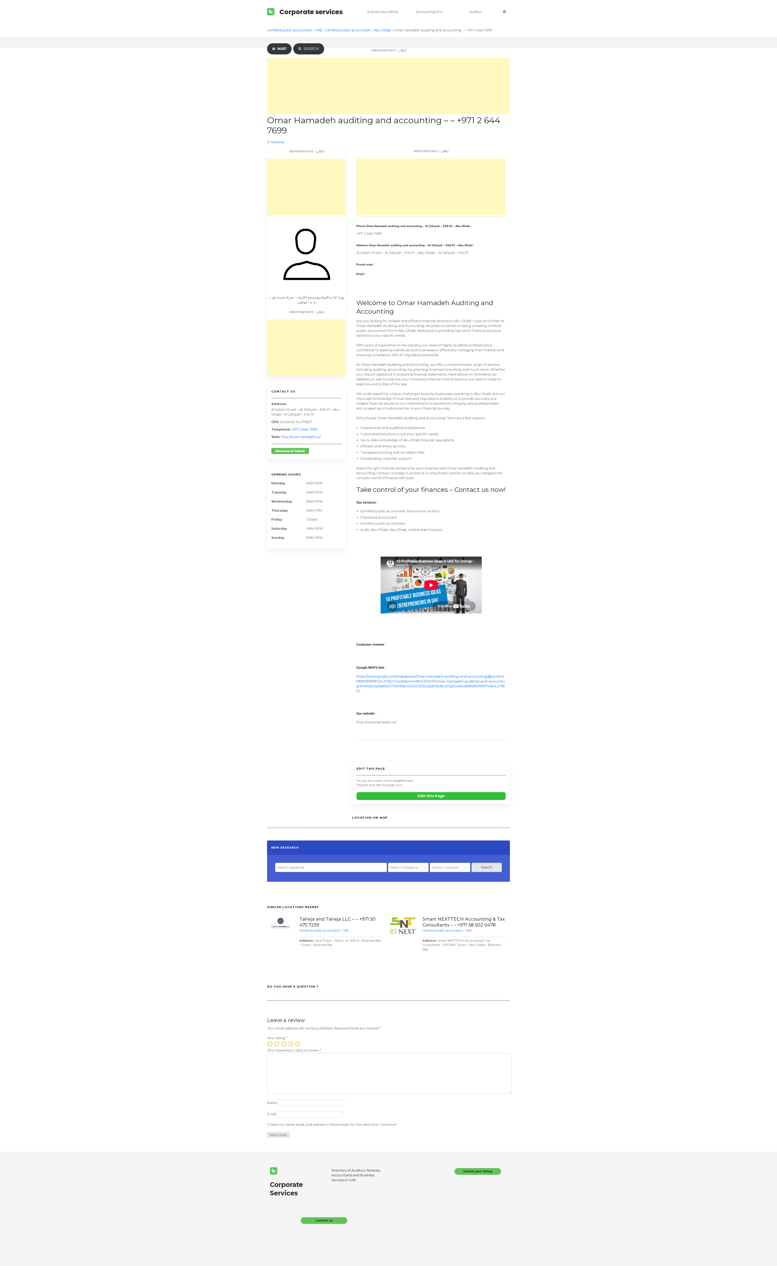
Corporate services (311, 11)
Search (486, 867)
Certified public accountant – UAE (294, 30)
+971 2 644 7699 (304, 429)
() (275, 142)
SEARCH (310, 49)
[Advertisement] (388, 86)
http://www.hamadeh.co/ (301, 437)
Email (271, 1114)
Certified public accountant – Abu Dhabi (358, 30)
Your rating (277, 1038)
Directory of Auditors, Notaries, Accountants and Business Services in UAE (356, 1175)
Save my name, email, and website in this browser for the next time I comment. (334, 1125)
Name (272, 1103)
